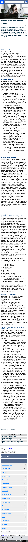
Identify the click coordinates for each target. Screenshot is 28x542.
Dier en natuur (6, 468)
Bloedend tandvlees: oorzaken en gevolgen (12, 441)
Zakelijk (4, 528)
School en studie (6, 513)
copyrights (4, 535)
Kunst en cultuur (6, 494)
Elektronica (5, 472)
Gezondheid (5, 483)
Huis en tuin (5, 491)
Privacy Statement (16, 537)
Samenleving (5, 509)
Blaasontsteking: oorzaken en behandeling (12, 442)
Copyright (9, 537)
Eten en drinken (6, 476)
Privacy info (18, 540)
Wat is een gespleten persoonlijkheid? (11, 439)
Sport (3, 517)
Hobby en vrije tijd (7, 487)
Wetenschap (5, 520)
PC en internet (6, 502)
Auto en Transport (7, 465)
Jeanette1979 (8, 448)
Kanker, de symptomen (7, 438)
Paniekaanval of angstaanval (9, 436)
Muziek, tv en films (7, 498)
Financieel (5, 479)
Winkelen (4, 524)
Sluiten (23, 540)
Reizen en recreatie (7, 505)
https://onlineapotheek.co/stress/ (8, 429)
